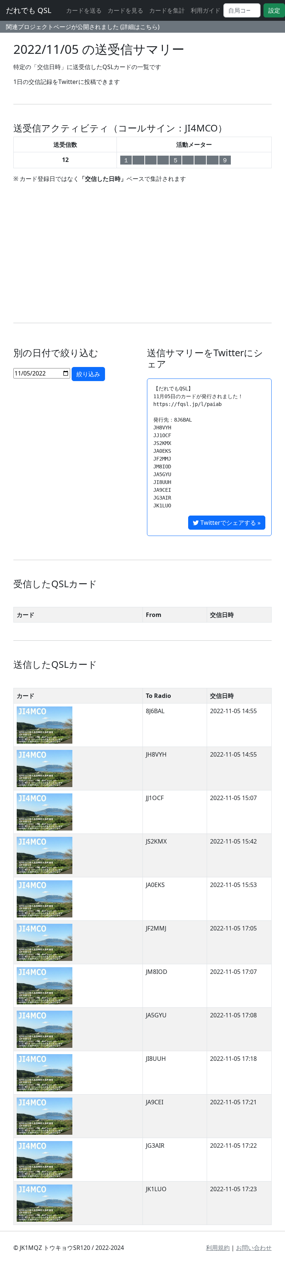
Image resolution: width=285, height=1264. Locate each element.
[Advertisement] (142, 253)
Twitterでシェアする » (230, 523)
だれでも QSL (28, 10)
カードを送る (84, 10)
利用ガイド (205, 10)
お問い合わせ (254, 1248)
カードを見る (125, 10)
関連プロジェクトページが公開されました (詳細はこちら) (83, 27)
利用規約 (218, 1248)
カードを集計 (167, 10)
